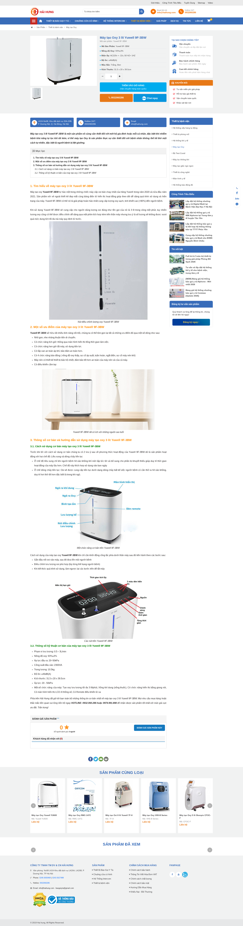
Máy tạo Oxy (71, 27)
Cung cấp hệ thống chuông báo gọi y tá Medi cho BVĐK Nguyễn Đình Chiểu (199, 238)
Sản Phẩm (41, 27)
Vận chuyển (185, 44)
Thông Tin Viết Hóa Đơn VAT (143, 874)
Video (210, 3)
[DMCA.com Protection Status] (39, 900)
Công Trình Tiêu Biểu (172, 3)
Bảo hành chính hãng (189, 61)
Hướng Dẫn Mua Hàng (141, 887)
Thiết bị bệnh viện (141, 21)
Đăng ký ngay (190, 322)
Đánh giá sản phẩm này (149, 728)
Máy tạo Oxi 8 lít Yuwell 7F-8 (118, 815)
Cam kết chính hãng (188, 69)
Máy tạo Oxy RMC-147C (79, 815)
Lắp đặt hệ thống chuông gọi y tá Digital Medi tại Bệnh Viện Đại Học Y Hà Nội (199, 204)
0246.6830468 (45, 878)
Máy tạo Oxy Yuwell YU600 (44, 815)
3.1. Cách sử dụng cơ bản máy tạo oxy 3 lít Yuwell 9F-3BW (62, 169)
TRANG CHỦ (40, 20)
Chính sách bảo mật (139, 883)
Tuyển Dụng (189, 3)
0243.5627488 (58, 878)
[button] (32, 61)
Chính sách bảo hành (140, 870)
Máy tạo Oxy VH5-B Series (154, 815)
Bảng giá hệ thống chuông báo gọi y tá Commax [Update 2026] (199, 293)
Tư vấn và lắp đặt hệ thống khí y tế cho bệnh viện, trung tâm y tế (199, 270)
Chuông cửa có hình (86, 21)
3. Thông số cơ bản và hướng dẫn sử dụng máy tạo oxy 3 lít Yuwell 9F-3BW (70, 165)
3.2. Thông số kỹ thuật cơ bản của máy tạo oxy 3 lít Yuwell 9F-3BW (65, 173)
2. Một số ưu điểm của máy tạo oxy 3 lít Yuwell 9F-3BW (60, 161)
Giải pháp (161, 21)
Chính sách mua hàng (143, 865)
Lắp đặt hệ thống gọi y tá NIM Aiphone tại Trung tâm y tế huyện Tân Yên (199, 215)
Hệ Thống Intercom (114, 21)
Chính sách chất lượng (141, 879)
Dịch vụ (175, 21)
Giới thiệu (155, 3)
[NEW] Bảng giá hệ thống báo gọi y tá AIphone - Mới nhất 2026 (198, 282)
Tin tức (187, 21)
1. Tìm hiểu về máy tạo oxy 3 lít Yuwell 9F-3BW (55, 157)
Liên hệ (199, 21)
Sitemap (202, 3)
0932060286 (45, 883)
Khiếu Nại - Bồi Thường (141, 892)
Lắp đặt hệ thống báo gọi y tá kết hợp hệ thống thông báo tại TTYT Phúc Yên (199, 227)
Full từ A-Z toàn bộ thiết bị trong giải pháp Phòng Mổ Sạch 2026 (198, 259)
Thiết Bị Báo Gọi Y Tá (57, 21)
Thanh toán (184, 52)
